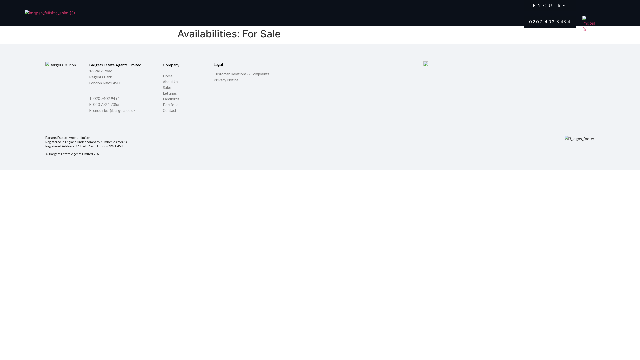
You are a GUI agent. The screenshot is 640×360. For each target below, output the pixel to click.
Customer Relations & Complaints (242, 74)
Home (168, 76)
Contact (169, 111)
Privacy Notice (226, 80)
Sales (167, 88)
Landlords (171, 99)
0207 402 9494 (550, 21)
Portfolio (171, 105)
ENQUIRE (550, 5)
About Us (170, 82)
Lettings (170, 94)
